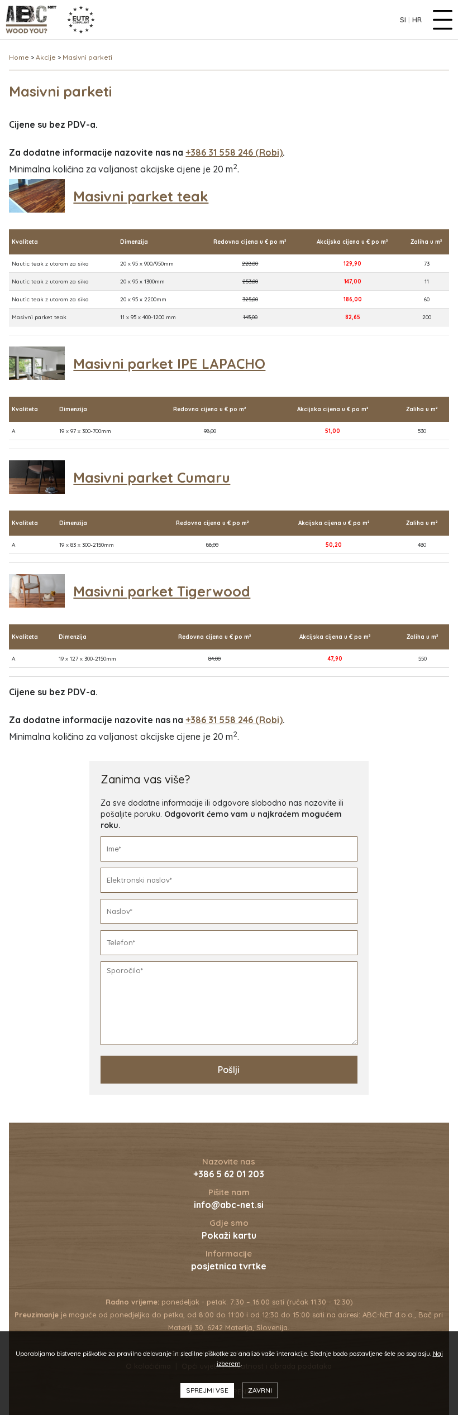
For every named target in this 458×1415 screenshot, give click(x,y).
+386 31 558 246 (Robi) (234, 152)
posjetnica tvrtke (228, 1266)
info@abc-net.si (229, 1204)
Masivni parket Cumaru (151, 477)
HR (417, 19)
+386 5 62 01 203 (228, 1174)
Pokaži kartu (229, 1235)
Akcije (46, 57)
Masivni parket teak (140, 196)
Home (19, 57)
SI (403, 19)
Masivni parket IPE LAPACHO (169, 363)
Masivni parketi (87, 57)
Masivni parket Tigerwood (161, 591)
